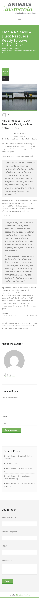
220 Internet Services (23, 595)
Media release (14, 49)
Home (4, 49)
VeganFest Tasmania (13, 463)
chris (12, 115)
